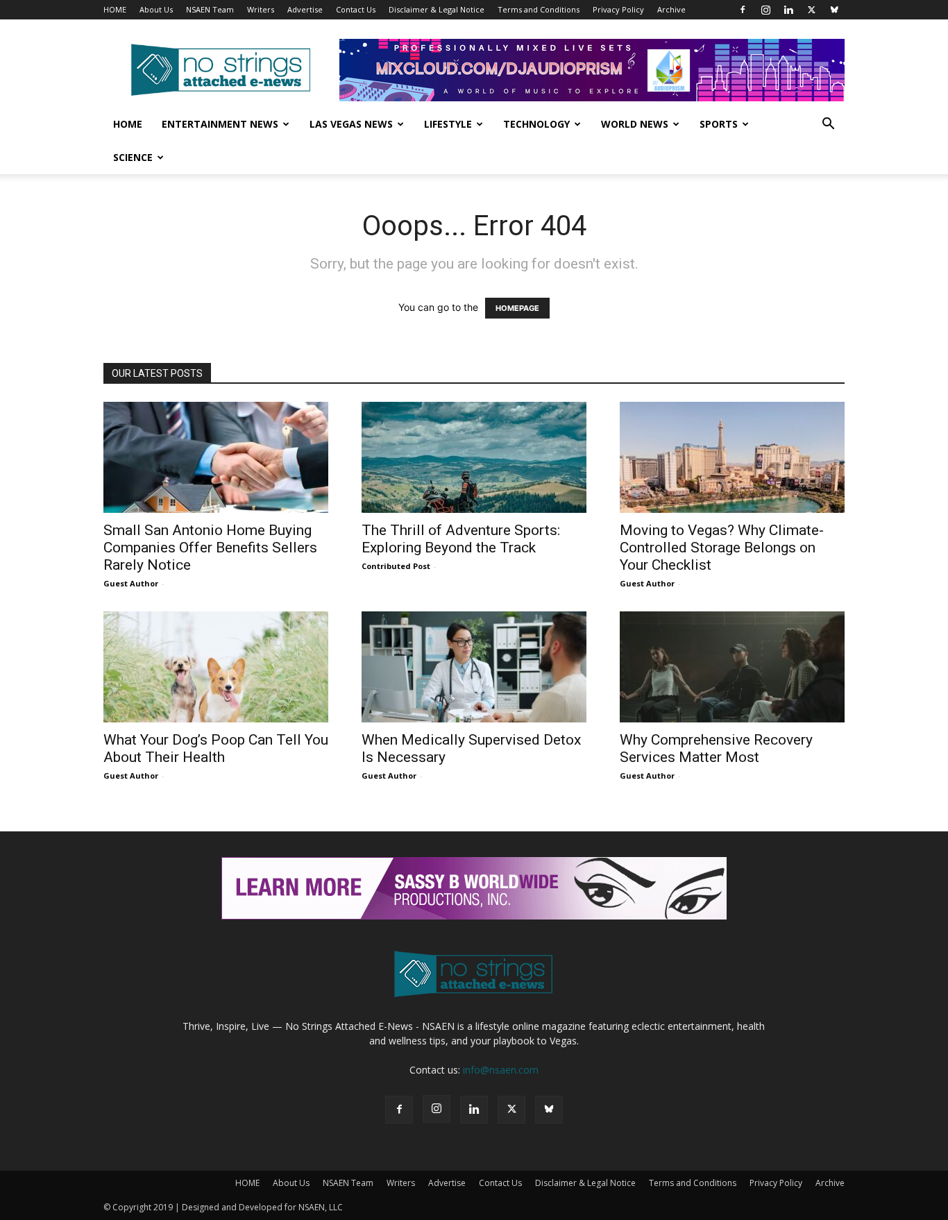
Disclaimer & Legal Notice (436, 9)
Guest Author (130, 583)
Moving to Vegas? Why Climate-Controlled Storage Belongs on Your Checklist (722, 547)
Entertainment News (220, 123)
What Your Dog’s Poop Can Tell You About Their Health (215, 748)
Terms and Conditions (538, 9)
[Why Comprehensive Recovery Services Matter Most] (732, 666)
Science (133, 157)
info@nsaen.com (501, 1069)
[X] (811, 9)
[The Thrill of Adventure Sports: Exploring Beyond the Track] (474, 457)
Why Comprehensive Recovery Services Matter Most (716, 748)
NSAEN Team (210, 9)
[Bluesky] (834, 9)
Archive (671, 9)
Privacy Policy (618, 9)
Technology (536, 123)
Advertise (305, 9)
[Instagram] (765, 9)
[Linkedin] (788, 9)
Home (127, 123)
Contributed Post (396, 566)
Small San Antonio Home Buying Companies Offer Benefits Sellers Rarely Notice (210, 547)
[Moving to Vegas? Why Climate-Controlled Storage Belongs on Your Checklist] (732, 457)
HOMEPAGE (517, 308)
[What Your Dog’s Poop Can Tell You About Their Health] (215, 666)
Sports (719, 123)
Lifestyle (448, 123)
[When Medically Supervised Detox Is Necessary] (474, 666)
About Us (156, 9)
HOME (114, 9)
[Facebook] (742, 9)
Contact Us (355, 9)
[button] (828, 125)
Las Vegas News (351, 123)
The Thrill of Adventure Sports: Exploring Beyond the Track (461, 539)
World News (634, 123)
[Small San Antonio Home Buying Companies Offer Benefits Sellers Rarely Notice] (215, 457)
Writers (260, 9)
